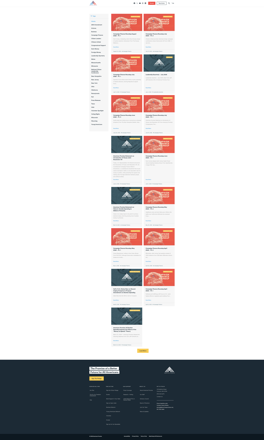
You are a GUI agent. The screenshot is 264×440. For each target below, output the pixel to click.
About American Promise (146, 390)
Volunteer (108, 415)
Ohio (92, 86)
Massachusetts (96, 62)
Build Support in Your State (113, 398)
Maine (93, 59)
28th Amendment (96, 25)
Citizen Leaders (96, 38)
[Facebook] (134, 3)
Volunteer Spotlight (97, 110)
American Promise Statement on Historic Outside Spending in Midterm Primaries (123, 209)
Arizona (93, 28)
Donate (108, 420)
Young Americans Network (113, 411)
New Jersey (95, 80)
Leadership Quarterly (98, 56)
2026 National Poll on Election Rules (129, 399)
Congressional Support (98, 45)
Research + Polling (128, 394)
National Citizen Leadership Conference (96, 71)
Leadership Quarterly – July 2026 (156, 74)
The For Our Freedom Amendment (95, 395)
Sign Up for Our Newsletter (113, 424)
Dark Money (95, 49)
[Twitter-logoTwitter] (137, 3)
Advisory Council (144, 398)
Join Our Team (143, 407)
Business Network (110, 407)
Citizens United (96, 42)
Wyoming (94, 121)
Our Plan (92, 390)
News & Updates (144, 411)
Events (108, 394)
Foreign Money (96, 52)
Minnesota (94, 66)
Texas (93, 104)
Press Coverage (127, 390)
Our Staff (142, 394)
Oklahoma (94, 90)
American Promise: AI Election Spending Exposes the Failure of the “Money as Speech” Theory (124, 329)
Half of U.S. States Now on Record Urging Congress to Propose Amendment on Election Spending (124, 290)
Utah (92, 107)
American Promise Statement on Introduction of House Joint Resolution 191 (123, 157)
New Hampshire (96, 76)
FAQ (91, 400)
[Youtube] (140, 3)
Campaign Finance (97, 35)
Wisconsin (94, 117)
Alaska (93, 21)
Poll (92, 97)
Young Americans (96, 124)
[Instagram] (142, 3)
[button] (143, 351)
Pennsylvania (95, 93)
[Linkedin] (145, 3)
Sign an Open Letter (111, 403)
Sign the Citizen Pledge (112, 390)
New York (94, 83)
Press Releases (96, 100)
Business (94, 31)
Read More (116, 47)
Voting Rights (95, 114)
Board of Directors (145, 403)
